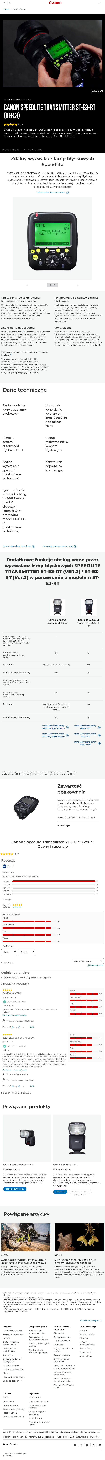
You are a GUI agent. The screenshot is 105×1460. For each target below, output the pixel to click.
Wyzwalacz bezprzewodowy (17, 99)
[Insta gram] (81, 1445)
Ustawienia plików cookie (88, 1437)
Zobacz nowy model (15, 1189)
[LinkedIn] (87, 1445)
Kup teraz (60, 1192)
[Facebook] (75, 1445)
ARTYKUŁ (5, 1255)
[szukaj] (10, 3)
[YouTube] (100, 1445)
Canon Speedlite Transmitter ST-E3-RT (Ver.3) (21, 150)
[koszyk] (4, 3)
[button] (28, 285)
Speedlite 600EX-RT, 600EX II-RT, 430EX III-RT (88, 623)
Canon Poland (10, 1444)
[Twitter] (94, 1445)
